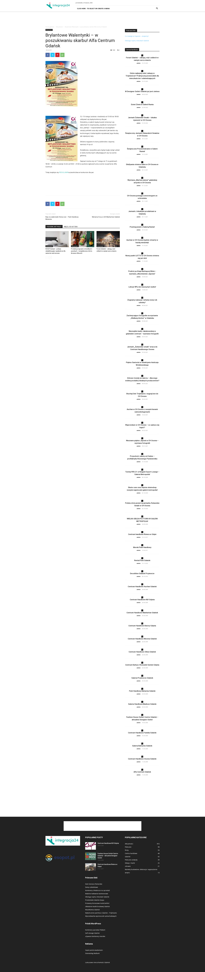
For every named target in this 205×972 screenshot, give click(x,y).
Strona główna (49, 27)
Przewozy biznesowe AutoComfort (97, 903)
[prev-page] (46, 257)
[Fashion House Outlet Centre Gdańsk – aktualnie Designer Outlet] (90, 856)
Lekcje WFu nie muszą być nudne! (142, 287)
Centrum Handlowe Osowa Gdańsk (142, 759)
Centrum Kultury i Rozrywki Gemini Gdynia (142, 665)
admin (138, 63)
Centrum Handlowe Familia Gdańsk (142, 733)
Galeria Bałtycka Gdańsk (142, 746)
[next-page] (50, 257)
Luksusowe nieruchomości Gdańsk (97, 962)
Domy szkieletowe (91, 887)
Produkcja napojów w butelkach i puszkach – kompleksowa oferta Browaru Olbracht (81, 251)
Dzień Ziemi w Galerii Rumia (142, 104)
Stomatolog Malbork (92, 953)
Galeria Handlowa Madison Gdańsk (142, 704)
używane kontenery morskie (95, 936)
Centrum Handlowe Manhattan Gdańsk (142, 613)
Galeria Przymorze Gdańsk (142, 678)
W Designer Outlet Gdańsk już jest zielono (142, 91)
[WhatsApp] (62, 55)
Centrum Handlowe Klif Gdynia (142, 599)
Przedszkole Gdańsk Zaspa (94, 900)
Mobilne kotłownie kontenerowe (96, 894)
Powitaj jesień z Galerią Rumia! (142, 227)
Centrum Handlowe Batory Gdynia (142, 626)
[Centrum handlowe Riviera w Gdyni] (90, 867)
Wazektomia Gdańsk (92, 910)
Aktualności (59, 27)
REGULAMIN (64, 172)
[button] (157, 9)
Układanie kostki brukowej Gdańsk (97, 906)
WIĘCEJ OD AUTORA (71, 227)
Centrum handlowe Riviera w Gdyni (142, 534)
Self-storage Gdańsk (92, 933)
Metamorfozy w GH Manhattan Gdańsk (106, 217)
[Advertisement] (102, 19)
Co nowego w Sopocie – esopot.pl (137, 36)
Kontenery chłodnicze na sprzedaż (97, 890)
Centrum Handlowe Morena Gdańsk (142, 639)
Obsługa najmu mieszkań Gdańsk (137, 41)
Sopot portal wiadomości (94, 950)
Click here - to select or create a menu (93, 8)
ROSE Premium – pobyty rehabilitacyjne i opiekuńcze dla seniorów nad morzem (55, 251)
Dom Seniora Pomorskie (93, 884)
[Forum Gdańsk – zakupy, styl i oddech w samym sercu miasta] (108, 239)
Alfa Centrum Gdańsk (142, 772)
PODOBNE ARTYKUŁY (54, 227)
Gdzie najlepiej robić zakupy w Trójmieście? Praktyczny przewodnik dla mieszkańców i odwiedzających (142, 75)
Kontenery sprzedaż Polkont (95, 930)
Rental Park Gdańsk (142, 560)
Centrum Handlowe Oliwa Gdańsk (142, 652)
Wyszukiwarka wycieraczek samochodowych (100, 916)
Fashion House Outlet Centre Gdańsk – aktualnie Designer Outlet (108, 856)
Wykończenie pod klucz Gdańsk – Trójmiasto (101, 913)
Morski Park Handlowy (142, 547)
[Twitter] (52, 55)
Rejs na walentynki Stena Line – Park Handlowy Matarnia (61, 218)
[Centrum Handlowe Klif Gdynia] (90, 846)
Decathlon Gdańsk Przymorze (142, 573)
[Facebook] (47, 55)
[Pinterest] (57, 55)
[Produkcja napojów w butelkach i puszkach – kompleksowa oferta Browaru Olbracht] (82, 239)
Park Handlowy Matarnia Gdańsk (142, 691)
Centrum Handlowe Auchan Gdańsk (142, 586)
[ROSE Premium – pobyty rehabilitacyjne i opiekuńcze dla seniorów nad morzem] (57, 239)
